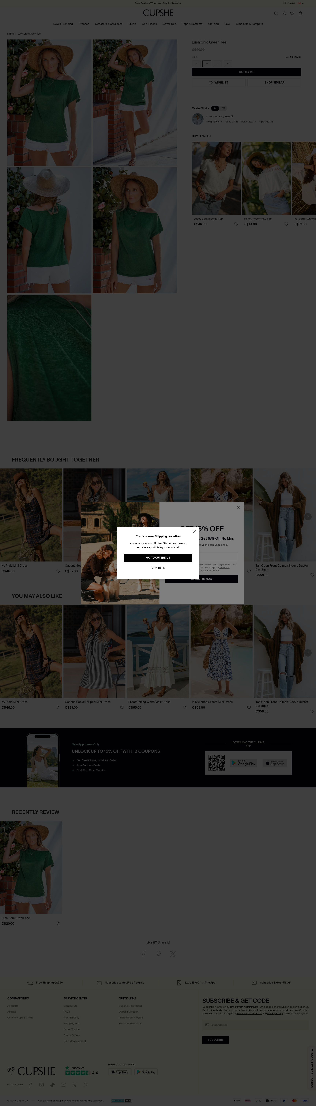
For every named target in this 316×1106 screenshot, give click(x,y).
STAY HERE (158, 568)
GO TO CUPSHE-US (158, 557)
